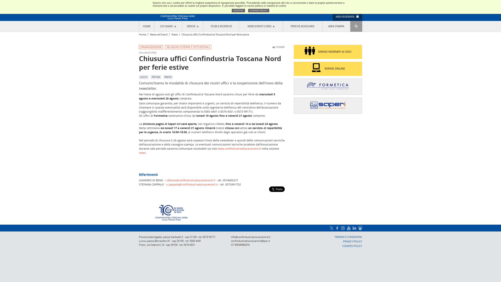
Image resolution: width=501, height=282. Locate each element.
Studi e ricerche (221, 26)
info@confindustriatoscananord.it (250, 237)
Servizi (191, 26)
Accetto (238, 10)
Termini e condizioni (348, 237)
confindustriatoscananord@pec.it (250, 241)
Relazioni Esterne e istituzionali (188, 47)
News (174, 34)
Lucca (144, 77)
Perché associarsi (302, 26)
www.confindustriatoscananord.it (239, 148)
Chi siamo (166, 26)
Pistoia (156, 77)
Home (146, 26)
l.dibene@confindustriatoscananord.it (190, 180)
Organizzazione (151, 47)
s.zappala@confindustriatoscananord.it (192, 184)
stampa (280, 47)
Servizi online (334, 68)
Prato (168, 77)
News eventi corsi (259, 26)
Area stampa (336, 26)
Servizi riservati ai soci (334, 51)
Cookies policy (258, 10)
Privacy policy (352, 241)
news (142, 153)
